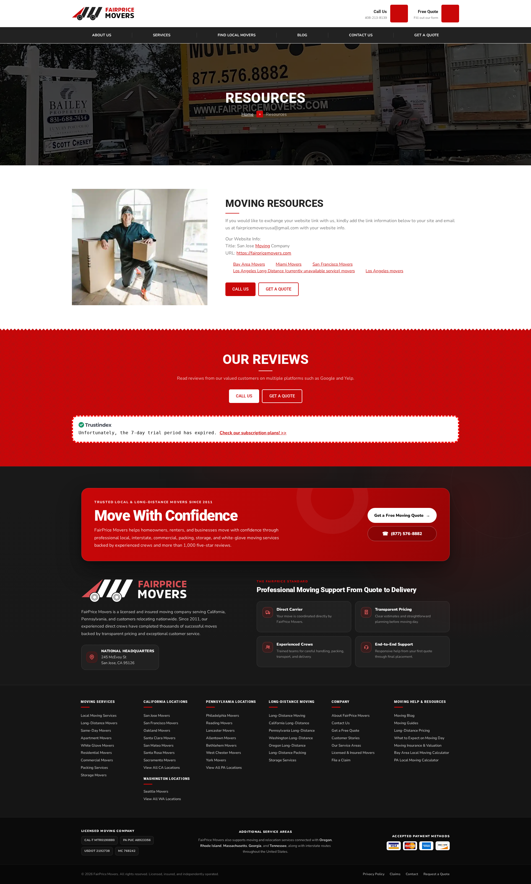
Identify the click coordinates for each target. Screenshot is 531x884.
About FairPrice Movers (350, 715)
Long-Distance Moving (287, 715)
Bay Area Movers (249, 264)
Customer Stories (346, 738)
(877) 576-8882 (402, 533)
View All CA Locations (162, 767)
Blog (302, 35)
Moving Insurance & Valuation (417, 745)
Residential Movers (96, 752)
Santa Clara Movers (159, 738)
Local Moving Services (98, 715)
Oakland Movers (157, 730)
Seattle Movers (156, 791)
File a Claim (341, 760)
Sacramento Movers (160, 760)
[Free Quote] (450, 13)
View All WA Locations (162, 798)
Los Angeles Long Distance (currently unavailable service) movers (294, 271)
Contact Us (361, 35)
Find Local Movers (237, 35)
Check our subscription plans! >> (253, 433)
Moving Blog (404, 715)
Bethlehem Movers (221, 745)
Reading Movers (219, 723)
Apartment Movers (96, 738)
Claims (395, 874)
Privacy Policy (373, 874)
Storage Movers (93, 775)
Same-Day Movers (96, 730)
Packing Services (94, 767)
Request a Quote (436, 874)
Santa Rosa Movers (159, 752)
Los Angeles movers (384, 271)
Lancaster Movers (220, 730)
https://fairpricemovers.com (263, 253)
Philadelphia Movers (222, 715)
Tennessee (278, 845)
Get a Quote (426, 35)
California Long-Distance (289, 723)
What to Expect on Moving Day (419, 738)
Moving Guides (406, 723)
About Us (101, 35)
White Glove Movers (97, 745)
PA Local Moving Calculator (416, 760)
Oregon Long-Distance (287, 745)
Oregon (325, 839)
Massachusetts (235, 845)
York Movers (216, 760)
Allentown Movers (221, 738)
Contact (412, 874)
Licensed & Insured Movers (353, 752)
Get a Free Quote (345, 730)
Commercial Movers (97, 760)
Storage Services (282, 760)
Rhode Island (211, 845)
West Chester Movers (223, 752)
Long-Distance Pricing (412, 730)
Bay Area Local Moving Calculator (421, 752)
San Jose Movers (157, 715)
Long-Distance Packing (287, 752)
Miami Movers (288, 264)
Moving (262, 246)
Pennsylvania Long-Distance (292, 730)
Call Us (380, 11)
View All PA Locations (224, 767)
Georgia (255, 845)
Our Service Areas (346, 745)
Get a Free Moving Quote (402, 515)
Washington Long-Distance (291, 738)
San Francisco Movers (333, 264)
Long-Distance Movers (99, 723)
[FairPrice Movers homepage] (158, 590)
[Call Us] (399, 13)
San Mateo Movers (158, 745)
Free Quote (428, 11)
